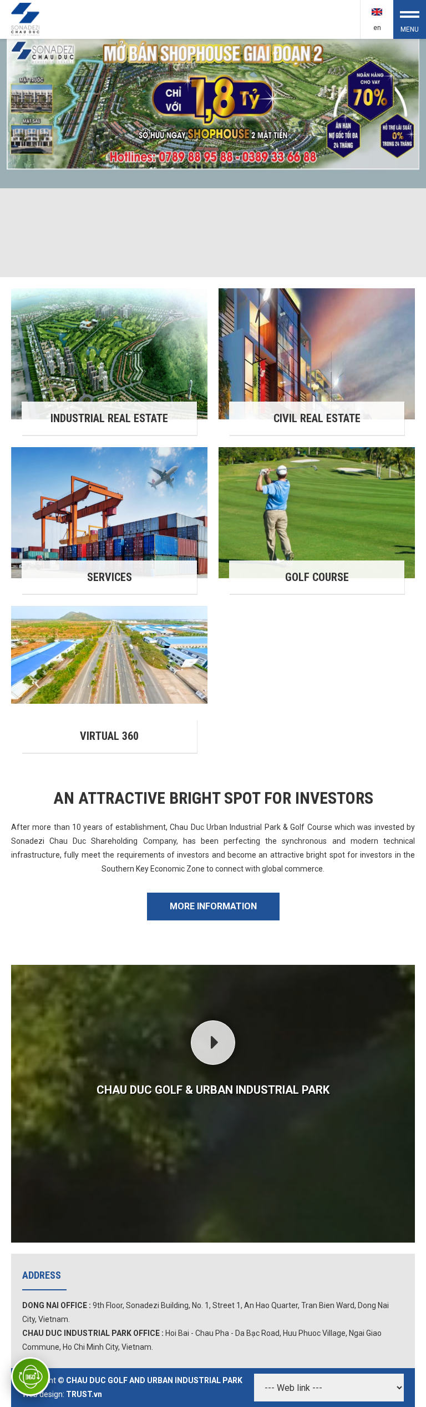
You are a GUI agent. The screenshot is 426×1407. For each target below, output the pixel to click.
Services (109, 577)
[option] (213, 158)
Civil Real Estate (317, 418)
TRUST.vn (84, 1394)
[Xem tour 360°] (30, 1376)
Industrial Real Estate (109, 418)
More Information (213, 906)
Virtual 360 (109, 736)
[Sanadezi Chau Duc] (26, 18)
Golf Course (317, 577)
